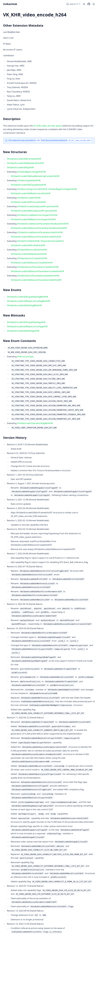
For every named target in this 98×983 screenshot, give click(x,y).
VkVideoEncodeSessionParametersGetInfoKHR (39, 232)
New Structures (15, 152)
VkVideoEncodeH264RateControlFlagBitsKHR (28, 301)
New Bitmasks (14, 315)
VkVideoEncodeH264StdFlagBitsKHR (24, 305)
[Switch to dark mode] (84, 4)
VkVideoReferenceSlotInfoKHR (32, 249)
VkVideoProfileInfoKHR (28, 241)
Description (12, 119)
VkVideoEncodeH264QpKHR (20, 167)
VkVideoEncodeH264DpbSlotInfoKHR (29, 254)
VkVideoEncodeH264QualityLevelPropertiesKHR (34, 210)
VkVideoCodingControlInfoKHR (32, 189)
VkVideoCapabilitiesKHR (28, 180)
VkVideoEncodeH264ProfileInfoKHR (28, 245)
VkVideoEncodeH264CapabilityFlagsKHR (26, 322)
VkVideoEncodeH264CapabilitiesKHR (28, 184)
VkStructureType (25, 356)
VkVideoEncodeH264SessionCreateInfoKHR (32, 262)
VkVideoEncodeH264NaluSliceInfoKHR (25, 163)
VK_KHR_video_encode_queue (47, 125)
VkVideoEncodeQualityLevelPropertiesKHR (37, 206)
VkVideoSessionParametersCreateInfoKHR (37, 267)
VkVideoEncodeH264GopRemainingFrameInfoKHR (35, 176)
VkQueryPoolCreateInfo (52, 241)
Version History (15, 437)
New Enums (12, 290)
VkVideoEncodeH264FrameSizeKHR (24, 158)
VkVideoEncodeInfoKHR (28, 197)
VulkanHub (10, 4)
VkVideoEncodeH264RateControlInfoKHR (30, 193)
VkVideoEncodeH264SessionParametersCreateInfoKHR (37, 271)
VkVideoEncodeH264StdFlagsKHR (23, 330)
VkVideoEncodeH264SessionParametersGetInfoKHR (36, 236)
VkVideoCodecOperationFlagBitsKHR (35, 423)
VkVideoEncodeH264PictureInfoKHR (28, 202)
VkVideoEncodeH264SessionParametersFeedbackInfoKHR (39, 228)
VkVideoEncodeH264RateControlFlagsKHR (27, 326)
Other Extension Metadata (23, 25)
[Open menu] (94, 4)
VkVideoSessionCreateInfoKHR (32, 258)
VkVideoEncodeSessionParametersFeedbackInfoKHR (42, 223)
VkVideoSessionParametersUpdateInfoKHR (38, 275)
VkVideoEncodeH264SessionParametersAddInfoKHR (36, 280)
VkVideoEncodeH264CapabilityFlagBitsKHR (27, 296)
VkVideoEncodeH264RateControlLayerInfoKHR (33, 219)
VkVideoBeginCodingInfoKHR (31, 171)
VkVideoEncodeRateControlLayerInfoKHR (37, 215)
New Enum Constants (19, 341)
